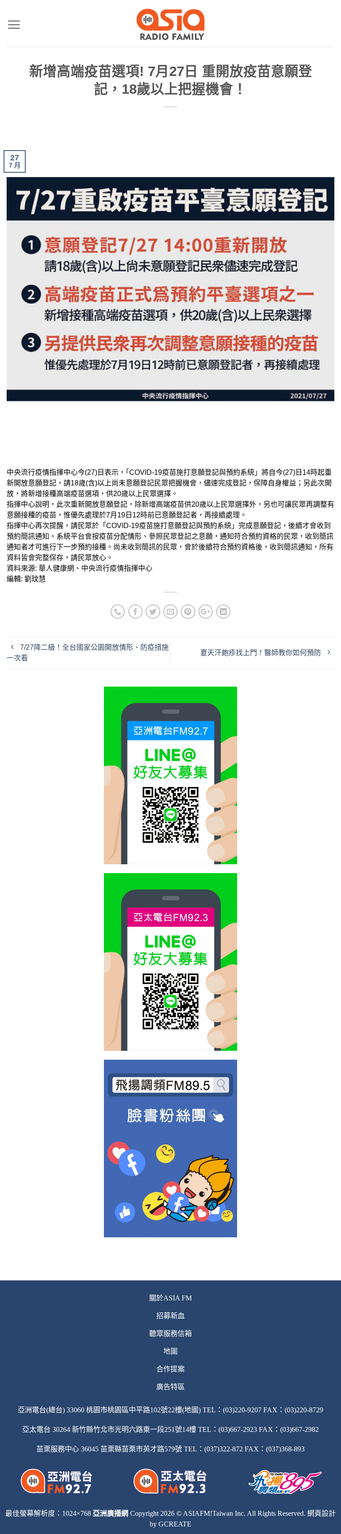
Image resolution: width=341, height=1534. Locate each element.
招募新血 (170, 1315)
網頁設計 (321, 1513)
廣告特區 (170, 1387)
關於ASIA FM (170, 1298)
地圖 (170, 1351)
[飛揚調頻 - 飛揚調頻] (171, 24)
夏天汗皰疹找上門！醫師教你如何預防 (261, 652)
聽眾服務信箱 (170, 1333)
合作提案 (170, 1369)
